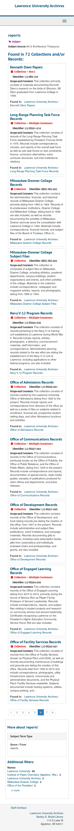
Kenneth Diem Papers (26, 67)
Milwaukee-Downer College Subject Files (31, 254)
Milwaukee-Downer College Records (31, 182)
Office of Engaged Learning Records (30, 571)
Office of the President (20, 785)
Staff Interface (19, 807)
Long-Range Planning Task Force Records (35, 116)
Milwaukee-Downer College (23, 782)
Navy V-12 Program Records (31, 313)
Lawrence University (19, 771)
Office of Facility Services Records (35, 642)
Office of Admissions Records (32, 382)
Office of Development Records (33, 504)
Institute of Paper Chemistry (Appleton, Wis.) (33, 774)
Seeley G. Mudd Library (49, 816)
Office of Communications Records (36, 439)
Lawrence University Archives (39, 5)
